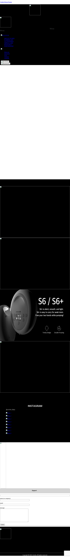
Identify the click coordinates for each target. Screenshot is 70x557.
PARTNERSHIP (8, 46)
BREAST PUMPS (9, 38)
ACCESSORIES (9, 41)
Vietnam (6, 56)
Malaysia (6, 52)
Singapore (7, 53)
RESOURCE (8, 44)
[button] (53, 29)
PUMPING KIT (8, 40)
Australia (6, 58)
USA (5, 55)
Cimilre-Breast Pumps (6, 2)
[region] (35, 81)
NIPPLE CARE (8, 43)
